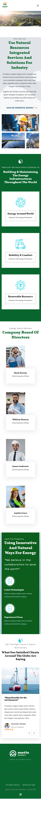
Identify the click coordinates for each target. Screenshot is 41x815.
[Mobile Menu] (38, 5)
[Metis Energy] (7, 5)
